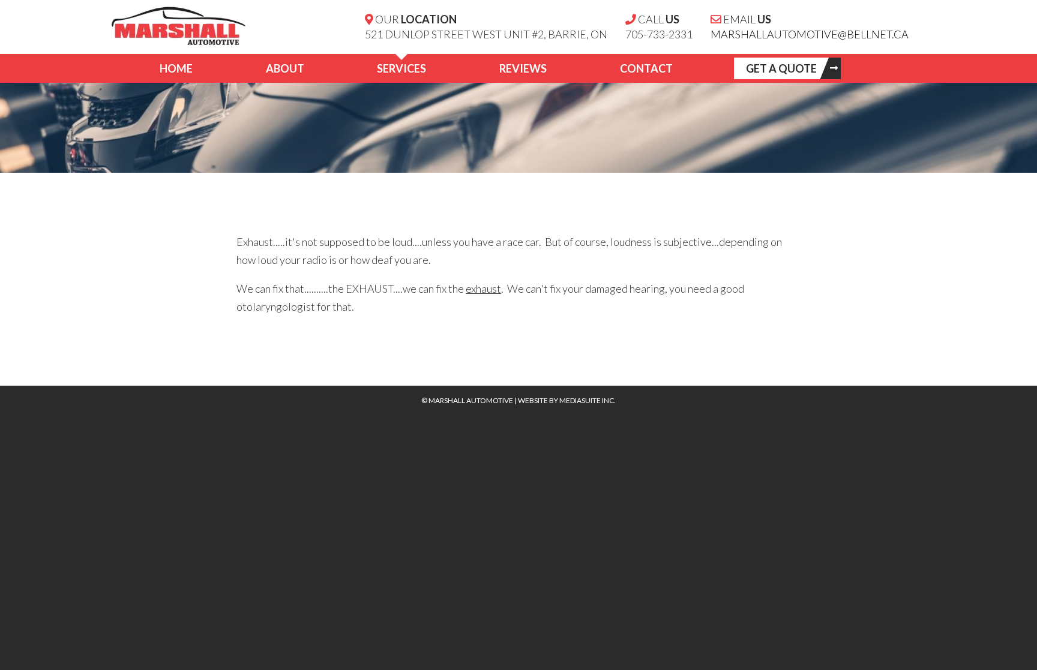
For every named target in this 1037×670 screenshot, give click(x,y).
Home (176, 68)
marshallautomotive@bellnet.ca (810, 34)
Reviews (523, 68)
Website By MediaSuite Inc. (567, 400)
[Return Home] (173, 23)
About (285, 68)
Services (401, 68)
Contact (646, 68)
